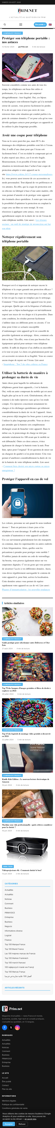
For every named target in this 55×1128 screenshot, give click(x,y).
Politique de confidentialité (13, 1104)
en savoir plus (30, 1119)
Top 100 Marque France (15, 944)
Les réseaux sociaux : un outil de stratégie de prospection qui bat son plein (26, 224)
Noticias (8, 899)
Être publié (6, 1081)
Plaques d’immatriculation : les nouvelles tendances (26, 589)
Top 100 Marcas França (15, 972)
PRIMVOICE (10, 913)
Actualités (9, 890)
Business (8, 908)
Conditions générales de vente (15, 1108)
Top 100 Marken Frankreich (16, 958)
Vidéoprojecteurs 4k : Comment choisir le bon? (22, 870)
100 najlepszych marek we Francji (19, 967)
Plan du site (7, 1089)
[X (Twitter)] (11, 1027)
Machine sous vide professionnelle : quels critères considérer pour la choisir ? (27, 826)
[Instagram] (17, 1027)
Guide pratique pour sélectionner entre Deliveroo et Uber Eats (26, 644)
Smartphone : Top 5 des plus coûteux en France (25, 364)
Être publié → (41, 25)
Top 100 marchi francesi (15, 963)
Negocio (8, 926)
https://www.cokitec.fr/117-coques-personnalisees (29, 174)
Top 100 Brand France (14, 949)
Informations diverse (13, 931)
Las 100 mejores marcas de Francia (20, 953)
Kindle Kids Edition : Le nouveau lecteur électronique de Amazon (25, 780)
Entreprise (9, 917)
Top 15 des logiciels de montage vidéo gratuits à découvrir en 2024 (26, 735)
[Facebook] (4, 1027)
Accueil (5, 1078)
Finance (8, 940)
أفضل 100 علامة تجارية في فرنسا (18, 976)
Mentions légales (9, 1101)
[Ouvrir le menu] (21, 24)
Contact (5, 1085)
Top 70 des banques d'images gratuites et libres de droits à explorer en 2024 (26, 689)
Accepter (9, 1124)
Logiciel (8, 935)
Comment (9, 903)
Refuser (22, 1124)
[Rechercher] (5, 24)
